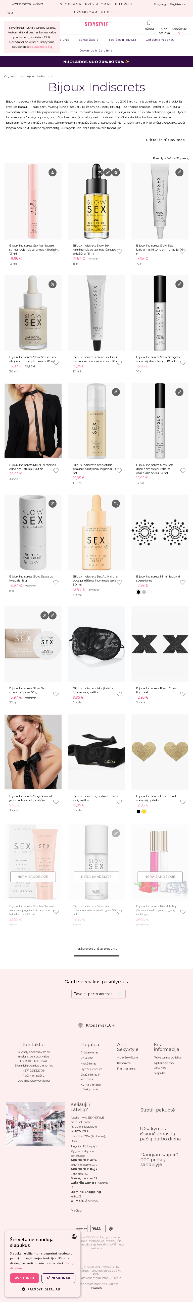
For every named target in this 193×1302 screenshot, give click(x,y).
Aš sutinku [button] (24, 1278)
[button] (42, 1289)
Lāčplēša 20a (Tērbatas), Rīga (88, 1138)
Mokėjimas (88, 1063)
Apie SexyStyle (127, 1057)
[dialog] (42, 1263)
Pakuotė (86, 1058)
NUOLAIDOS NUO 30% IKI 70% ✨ (96, 62)
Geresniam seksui (160, 39)
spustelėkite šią (41, 47)
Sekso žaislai (89, 39)
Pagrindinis (13, 76)
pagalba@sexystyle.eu (34, 1080)
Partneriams (126, 1068)
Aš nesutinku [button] (58, 1278)
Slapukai (160, 1073)
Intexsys (96, 1287)
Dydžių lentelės (91, 1069)
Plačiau (76, 1210)
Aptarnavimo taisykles (164, 1065)
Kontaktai (124, 1063)
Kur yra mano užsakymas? (90, 1087)
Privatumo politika (167, 1057)
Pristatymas (89, 1052)
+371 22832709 (34, 1070)
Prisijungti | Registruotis (169, 4)
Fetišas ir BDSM (123, 39)
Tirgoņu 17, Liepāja (84, 1146)
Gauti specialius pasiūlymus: (97, 982)
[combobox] (74, 1236)
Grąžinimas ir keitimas (90, 1077)
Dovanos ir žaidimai (96, 50)
